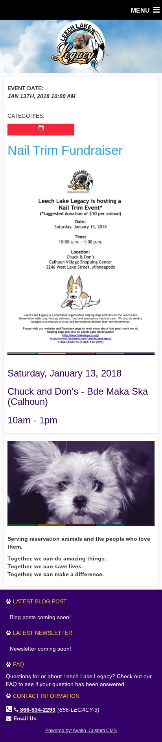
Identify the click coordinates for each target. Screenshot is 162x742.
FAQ (18, 664)
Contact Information (46, 696)
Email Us (25, 718)
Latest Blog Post (40, 601)
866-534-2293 (37, 710)
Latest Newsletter (42, 633)
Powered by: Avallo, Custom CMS (81, 730)
